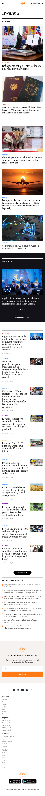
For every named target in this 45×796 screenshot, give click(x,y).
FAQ (3, 739)
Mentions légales (7, 741)
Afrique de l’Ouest (7, 723)
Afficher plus (22, 572)
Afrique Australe (6, 730)
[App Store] (15, 781)
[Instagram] (31, 690)
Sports (4, 440)
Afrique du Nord (6, 720)
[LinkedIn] (27, 690)
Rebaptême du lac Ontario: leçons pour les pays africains (22, 67)
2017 (3, 765)
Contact (4, 744)
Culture (4, 709)
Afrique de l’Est (6, 727)
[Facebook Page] (14, 690)
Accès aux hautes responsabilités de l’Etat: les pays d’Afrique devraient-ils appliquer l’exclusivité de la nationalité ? (21, 110)
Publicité (4, 746)
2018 (3, 762)
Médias (4, 711)
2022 (3, 753)
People (4, 706)
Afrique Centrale (7, 725)
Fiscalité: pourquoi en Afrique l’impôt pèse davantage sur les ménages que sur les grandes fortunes (22, 160)
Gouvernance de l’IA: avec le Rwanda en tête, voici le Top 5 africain (20, 247)
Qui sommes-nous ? (8, 736)
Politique (6, 333)
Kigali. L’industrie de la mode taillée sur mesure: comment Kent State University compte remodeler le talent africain (20, 301)
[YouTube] (22, 690)
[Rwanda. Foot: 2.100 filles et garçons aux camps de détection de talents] (36, 443)
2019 (3, 760)
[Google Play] (29, 781)
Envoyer (22, 675)
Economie (5, 358)
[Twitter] (18, 690)
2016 (3, 767)
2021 (3, 755)
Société (5, 415)
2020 (3, 757)
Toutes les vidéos (22, 318)
